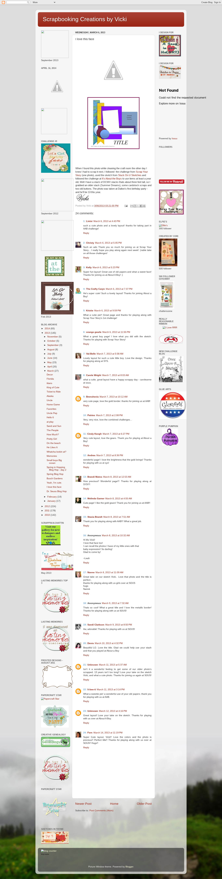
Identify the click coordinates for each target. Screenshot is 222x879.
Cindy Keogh (94, 434)
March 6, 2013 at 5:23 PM (106, 267)
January (51, 501)
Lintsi (89, 221)
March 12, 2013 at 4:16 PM (113, 711)
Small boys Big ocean (54, 461)
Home (114, 803)
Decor (50, 374)
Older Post (144, 803)
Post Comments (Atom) (101, 810)
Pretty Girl (52, 439)
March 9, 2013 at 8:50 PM (118, 625)
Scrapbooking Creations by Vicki (85, 19)
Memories (52, 456)
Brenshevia (92, 397)
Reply (86, 233)
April (49, 366)
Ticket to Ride (54, 391)
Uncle (49, 400)
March (50, 371)
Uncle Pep (52, 413)
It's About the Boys (112, 178)
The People (53, 430)
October (51, 341)
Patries (91, 415)
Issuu (174, 138)
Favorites (51, 409)
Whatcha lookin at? (56, 452)
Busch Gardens (55, 478)
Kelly (89, 267)
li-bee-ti (91, 689)
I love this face (54, 487)
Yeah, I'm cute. (54, 483)
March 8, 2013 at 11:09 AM (109, 572)
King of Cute (53, 387)
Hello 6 (50, 417)
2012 (48, 506)
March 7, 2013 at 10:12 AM (114, 397)
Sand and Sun (54, 426)
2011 (47, 510)
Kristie (89, 310)
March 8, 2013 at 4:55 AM (118, 498)
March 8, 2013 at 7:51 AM (116, 517)
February (52, 497)
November (53, 336)
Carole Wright (93, 375)
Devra (90, 643)
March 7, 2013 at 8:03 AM (115, 375)
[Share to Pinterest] (144, 206)
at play (50, 422)
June (50, 358)
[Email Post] (126, 206)
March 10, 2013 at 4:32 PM (109, 643)
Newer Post (83, 803)
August (51, 349)
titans (49, 383)
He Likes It (52, 447)
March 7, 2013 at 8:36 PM (109, 455)
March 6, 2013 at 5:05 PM (108, 243)
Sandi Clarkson (95, 625)
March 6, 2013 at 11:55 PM (116, 332)
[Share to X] (138, 206)
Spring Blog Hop (55, 474)
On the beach (54, 443)
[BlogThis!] (135, 206)
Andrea (91, 455)
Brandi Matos (94, 477)
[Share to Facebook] (141, 206)
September (53, 345)
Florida (50, 379)
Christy (90, 243)
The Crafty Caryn (95, 289)
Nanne (91, 572)
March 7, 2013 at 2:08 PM (109, 415)
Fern (89, 732)
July (49, 354)
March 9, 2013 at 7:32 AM (115, 603)
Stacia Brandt (94, 517)
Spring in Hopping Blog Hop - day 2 (56, 468)
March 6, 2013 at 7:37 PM (119, 289)
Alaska (50, 396)
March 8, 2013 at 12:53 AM (117, 477)
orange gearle (93, 332)
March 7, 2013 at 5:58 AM (110, 354)
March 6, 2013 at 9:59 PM (107, 310)
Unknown (92, 665)
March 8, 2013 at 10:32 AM (116, 535)
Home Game (53, 404)
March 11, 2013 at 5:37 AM (113, 665)
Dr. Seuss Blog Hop (57, 491)
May (49, 362)
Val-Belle (91, 354)
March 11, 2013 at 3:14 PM (111, 689)
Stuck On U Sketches (129, 175)
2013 (48, 333)
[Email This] (131, 206)
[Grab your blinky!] (54, 275)
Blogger (129, 866)
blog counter (45, 854)
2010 (48, 515)
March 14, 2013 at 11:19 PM (108, 732)
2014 (48, 328)
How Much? (53, 434)
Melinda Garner (95, 498)
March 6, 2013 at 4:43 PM (106, 221)
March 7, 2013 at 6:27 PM (116, 434)
